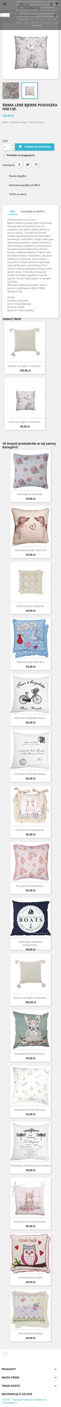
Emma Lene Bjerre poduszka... (24, 421)
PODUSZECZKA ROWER (30, 1333)
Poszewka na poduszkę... (30, 494)
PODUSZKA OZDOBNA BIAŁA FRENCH (30, 1165)
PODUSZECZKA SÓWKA (30, 1277)
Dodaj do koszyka (34, 147)
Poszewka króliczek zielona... (30, 1053)
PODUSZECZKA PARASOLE (30, 606)
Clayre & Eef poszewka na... (31, 829)
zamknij (5, 15)
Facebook (5, 1353)
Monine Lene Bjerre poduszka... (25, 366)
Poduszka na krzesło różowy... (30, 1221)
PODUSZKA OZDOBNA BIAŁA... (30, 718)
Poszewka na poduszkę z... (30, 885)
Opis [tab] (12, 211)
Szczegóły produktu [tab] (33, 211)
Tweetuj (27, 164)
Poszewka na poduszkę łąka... (30, 1109)
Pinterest (36, 164)
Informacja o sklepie (17, 1394)
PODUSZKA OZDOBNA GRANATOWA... (30, 943)
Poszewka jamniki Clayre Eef (30, 550)
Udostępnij (19, 164)
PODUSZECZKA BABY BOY (30, 662)
